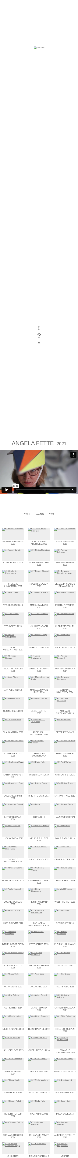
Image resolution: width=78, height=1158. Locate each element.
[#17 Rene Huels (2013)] (11, 1080)
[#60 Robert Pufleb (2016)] (11, 1101)
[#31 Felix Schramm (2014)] (12, 1059)
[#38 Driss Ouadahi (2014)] (12, 868)
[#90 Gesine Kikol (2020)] (11, 698)
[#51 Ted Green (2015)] (10, 613)
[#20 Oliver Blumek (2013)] (37, 995)
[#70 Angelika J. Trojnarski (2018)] (39, 721)
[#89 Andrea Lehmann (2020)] (65, 552)
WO (51, 514)
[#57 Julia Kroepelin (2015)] (12, 889)
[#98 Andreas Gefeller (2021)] (65, 1124)
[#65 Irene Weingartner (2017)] (13, 637)
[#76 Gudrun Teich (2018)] (37, 1037)
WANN (40, 514)
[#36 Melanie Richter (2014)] (38, 825)
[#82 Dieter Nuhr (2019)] (36, 762)
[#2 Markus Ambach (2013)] (38, 592)
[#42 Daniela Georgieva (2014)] (13, 934)
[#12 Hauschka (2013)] (62, 953)
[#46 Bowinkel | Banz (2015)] (12, 783)
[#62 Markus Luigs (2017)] (37, 635)
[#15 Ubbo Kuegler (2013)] (63, 1059)
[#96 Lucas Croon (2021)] (11, 825)
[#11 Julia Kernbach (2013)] (38, 613)
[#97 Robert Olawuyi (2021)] (38, 571)
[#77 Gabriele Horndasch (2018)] (13, 849)
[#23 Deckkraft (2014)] (61, 910)
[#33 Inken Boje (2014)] (62, 1101)
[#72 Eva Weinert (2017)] (63, 1080)
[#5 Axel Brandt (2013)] (62, 635)
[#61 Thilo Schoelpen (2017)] (64, 1016)
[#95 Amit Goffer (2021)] (62, 762)
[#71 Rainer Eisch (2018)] (37, 1143)
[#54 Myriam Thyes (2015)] (63, 783)
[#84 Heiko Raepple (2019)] (38, 1016)
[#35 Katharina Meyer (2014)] (13, 762)
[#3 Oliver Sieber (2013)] (62, 847)
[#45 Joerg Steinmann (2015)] (39, 658)
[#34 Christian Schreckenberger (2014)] (13, 1146)
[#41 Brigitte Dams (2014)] (37, 783)
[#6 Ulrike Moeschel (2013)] (64, 613)
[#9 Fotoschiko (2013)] (36, 931)
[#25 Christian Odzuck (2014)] (65, 997)
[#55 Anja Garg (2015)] (36, 974)
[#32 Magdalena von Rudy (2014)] (39, 679)
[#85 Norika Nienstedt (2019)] (39, 550)
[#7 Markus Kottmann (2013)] (12, 529)
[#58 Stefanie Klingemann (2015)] (13, 573)
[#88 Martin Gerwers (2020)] (64, 592)
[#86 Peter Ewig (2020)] (62, 719)
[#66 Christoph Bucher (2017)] (39, 743)
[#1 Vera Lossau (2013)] (10, 592)
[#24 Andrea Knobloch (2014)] (65, 658)
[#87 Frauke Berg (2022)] (63, 868)
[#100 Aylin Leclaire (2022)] (38, 1080)
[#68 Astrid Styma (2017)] (11, 910)
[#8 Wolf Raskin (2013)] (62, 825)
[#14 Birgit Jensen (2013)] (37, 847)
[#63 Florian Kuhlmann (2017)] (65, 934)
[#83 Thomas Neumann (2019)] (39, 955)
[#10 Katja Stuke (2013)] (11, 974)
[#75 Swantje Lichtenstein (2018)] (65, 1039)
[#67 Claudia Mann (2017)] (11, 719)
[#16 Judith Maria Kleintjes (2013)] (39, 531)
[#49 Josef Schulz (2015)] (11, 550)
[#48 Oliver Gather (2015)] (37, 698)
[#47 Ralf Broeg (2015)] (62, 974)
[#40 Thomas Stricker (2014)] (12, 1122)
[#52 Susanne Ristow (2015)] (12, 953)
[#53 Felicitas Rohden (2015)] (13, 658)
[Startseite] (39, 47)
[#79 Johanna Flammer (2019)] (39, 1124)
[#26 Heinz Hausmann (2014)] (39, 891)
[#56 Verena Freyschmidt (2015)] (65, 1146)
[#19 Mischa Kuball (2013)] (11, 1016)
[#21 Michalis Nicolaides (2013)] (65, 700)
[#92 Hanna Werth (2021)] (63, 804)
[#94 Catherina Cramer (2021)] (39, 870)
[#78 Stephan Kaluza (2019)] (12, 741)
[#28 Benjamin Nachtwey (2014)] (65, 679)
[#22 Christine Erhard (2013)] (64, 741)
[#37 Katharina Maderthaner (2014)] (39, 912)
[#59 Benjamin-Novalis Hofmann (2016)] (65, 573)
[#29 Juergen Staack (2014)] (12, 804)
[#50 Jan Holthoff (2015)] (11, 1037)
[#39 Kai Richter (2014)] (10, 995)
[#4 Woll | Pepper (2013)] (63, 889)
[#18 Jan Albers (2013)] (10, 677)
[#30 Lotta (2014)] (34, 804)
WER (27, 514)
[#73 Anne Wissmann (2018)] (64, 529)
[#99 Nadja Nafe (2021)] (36, 1101)
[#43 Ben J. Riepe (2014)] (37, 1059)
